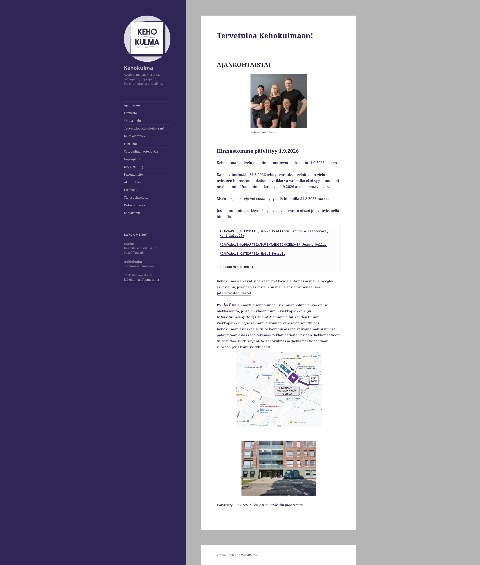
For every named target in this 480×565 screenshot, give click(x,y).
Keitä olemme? (134, 136)
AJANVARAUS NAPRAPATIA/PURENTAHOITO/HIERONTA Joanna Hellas (273, 244)
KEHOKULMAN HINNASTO (237, 267)
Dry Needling (133, 167)
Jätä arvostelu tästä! (234, 293)
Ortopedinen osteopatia (141, 151)
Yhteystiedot (133, 121)
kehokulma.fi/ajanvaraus (142, 280)
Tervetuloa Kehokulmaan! (144, 128)
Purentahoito (133, 174)
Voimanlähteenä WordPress (237, 555)
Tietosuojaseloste (136, 197)
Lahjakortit (132, 213)
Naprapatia (132, 159)
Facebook (130, 190)
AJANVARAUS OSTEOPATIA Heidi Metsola (252, 253)
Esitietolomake (134, 205)
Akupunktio (132, 182)
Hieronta (130, 144)
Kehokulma (138, 67)
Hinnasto (130, 113)
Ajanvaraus (132, 105)
